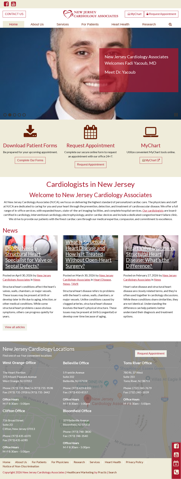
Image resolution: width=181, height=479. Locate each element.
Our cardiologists (153, 210)
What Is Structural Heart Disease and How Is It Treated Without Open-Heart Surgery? (89, 254)
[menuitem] (13, 24)
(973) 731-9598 (43, 388)
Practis (102, 472)
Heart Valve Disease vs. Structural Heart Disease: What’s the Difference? (151, 257)
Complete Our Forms (30, 160)
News (36, 279)
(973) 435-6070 (21, 435)
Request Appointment (162, 14)
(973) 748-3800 (81, 431)
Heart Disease (102, 279)
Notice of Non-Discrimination (21, 466)
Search (113, 472)
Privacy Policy (134, 462)
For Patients (90, 24)
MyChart (134, 14)
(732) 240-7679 (141, 388)
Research (149, 24)
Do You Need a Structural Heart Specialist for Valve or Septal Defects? (28, 257)
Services (63, 24)
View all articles (15, 327)
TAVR (74, 283)
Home (13, 24)
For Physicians (60, 462)
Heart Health (120, 24)
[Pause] (176, 115)
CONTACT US (14, 14)
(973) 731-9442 (21, 388)
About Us (37, 24)
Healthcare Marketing (80, 472)
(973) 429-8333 (81, 388)
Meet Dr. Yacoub (120, 72)
